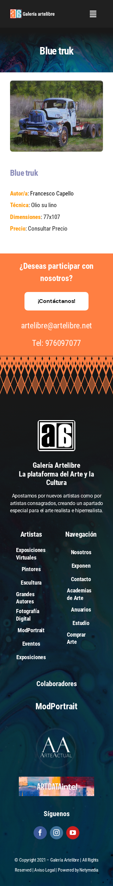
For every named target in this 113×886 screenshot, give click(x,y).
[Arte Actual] (56, 729)
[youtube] (72, 832)
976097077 (63, 343)
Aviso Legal (44, 870)
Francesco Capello (52, 193)
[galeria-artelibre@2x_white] (32, 11)
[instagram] (56, 832)
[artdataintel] (56, 779)
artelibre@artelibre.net (56, 325)
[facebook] (40, 832)
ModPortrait (56, 706)
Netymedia (88, 870)
